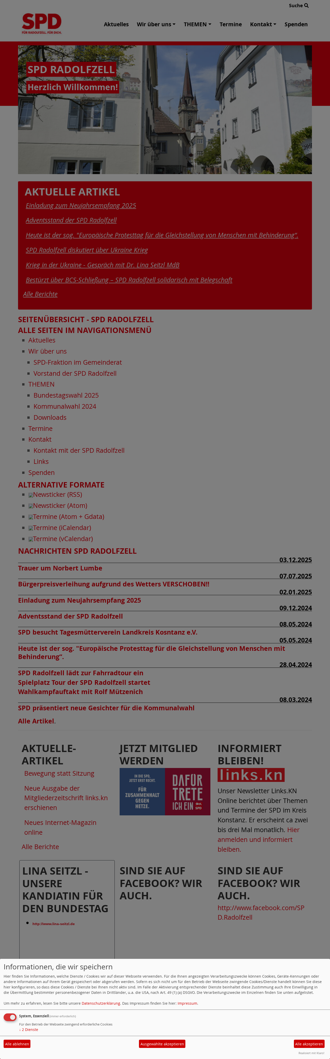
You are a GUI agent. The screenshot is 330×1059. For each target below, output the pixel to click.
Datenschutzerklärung (101, 1003)
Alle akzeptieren (309, 1043)
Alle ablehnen (17, 1043)
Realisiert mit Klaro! (311, 1053)
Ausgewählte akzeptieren (162, 1043)
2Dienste (28, 1029)
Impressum (187, 1003)
